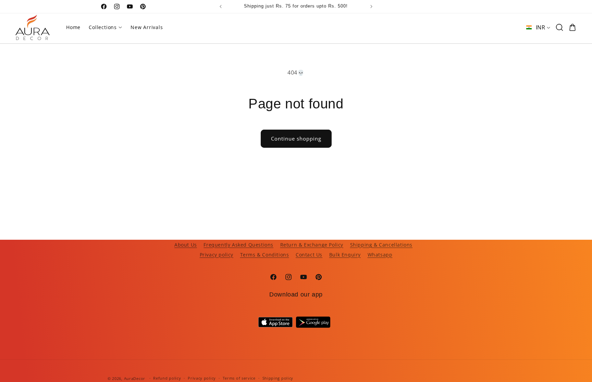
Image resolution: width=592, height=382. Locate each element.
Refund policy (167, 378)
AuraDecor (134, 378)
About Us (185, 244)
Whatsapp (380, 254)
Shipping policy (278, 378)
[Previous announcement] (220, 6)
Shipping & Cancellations (381, 244)
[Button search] (559, 27)
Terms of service (239, 378)
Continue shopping (296, 138)
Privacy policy (216, 254)
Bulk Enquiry (345, 254)
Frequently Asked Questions (238, 244)
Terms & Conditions (264, 254)
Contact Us (309, 254)
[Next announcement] (371, 6)
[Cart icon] (572, 27)
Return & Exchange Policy (311, 244)
